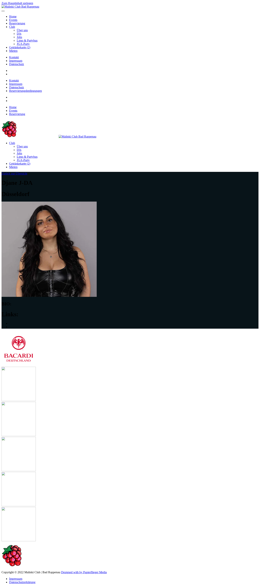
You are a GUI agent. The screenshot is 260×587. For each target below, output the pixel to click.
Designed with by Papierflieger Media (84, 572)
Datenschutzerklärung (22, 582)
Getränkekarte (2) (19, 47)
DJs (19, 33)
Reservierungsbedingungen (25, 90)
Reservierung (17, 23)
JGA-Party (23, 44)
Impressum (15, 60)
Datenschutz (16, 64)
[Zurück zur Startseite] (20, 6)
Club (12, 26)
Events (13, 20)
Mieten (13, 50)
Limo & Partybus (27, 40)
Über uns (22, 30)
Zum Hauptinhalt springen (17, 3)
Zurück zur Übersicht (14, 173)
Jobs (19, 37)
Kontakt (14, 57)
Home (13, 16)
